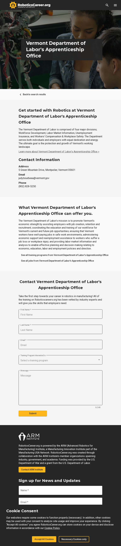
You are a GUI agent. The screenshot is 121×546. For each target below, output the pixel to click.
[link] (65, 255)
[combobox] (60, 360)
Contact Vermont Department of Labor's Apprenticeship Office (60, 284)
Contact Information (39, 159)
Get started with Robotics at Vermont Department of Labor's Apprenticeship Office (58, 116)
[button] (107, 5)
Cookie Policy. (52, 528)
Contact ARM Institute (32, 469)
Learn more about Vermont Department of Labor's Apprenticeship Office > (59, 151)
